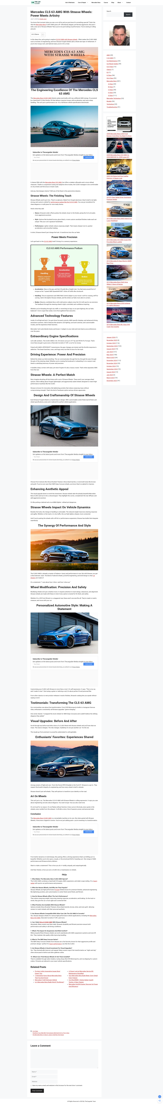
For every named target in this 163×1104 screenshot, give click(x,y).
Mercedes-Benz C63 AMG (53, 182)
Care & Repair (82, 2)
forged (57, 890)
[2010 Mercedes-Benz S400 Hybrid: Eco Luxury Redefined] (119, 209)
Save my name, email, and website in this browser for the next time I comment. (57, 1085)
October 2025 (111, 343)
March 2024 (110, 378)
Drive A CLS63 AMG (45, 922)
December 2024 (112, 360)
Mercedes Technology (114, 98)
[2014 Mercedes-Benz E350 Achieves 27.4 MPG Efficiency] (119, 294)
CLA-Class (35, 1031)
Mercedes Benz (96, 2)
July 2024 (110, 375)
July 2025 (110, 352)
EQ (107, 72)
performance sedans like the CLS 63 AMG (64, 202)
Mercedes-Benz (41, 24)
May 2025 (110, 355)
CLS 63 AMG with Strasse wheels (66, 39)
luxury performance (55, 944)
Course (106, 2)
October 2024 (111, 366)
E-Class (110, 92)
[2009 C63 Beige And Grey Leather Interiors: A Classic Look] (119, 167)
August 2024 (111, 372)
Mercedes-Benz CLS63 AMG (42, 98)
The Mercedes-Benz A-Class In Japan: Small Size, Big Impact (48, 1035)
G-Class (109, 75)
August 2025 (111, 349)
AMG (108, 55)
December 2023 (112, 380)
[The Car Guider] (36, 2)
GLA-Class (110, 78)
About (119, 2)
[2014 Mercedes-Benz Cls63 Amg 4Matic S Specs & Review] (119, 273)
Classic (109, 69)
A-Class (110, 84)
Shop (112, 2)
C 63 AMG (110, 58)
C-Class (110, 90)
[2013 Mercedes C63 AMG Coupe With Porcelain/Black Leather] (119, 231)
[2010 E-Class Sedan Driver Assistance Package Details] (119, 188)
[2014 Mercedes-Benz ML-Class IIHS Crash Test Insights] (119, 315)
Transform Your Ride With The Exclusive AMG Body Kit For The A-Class (51, 1033)
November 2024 (112, 363)
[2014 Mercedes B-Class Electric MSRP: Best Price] (119, 252)
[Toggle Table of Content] (42, 34)
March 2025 (110, 357)
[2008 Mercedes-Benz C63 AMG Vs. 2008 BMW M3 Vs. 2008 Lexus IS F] (119, 146)
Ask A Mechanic (70, 2)
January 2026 (111, 337)
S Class (110, 95)
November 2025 (112, 340)
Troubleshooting (112, 107)
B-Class (110, 87)
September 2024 (112, 369)
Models (109, 101)
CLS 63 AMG (48, 241)
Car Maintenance (112, 61)
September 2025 (112, 346)
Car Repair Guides (112, 64)
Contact (128, 2)
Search (109, 11)
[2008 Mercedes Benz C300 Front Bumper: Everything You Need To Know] (119, 125)
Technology (110, 104)
